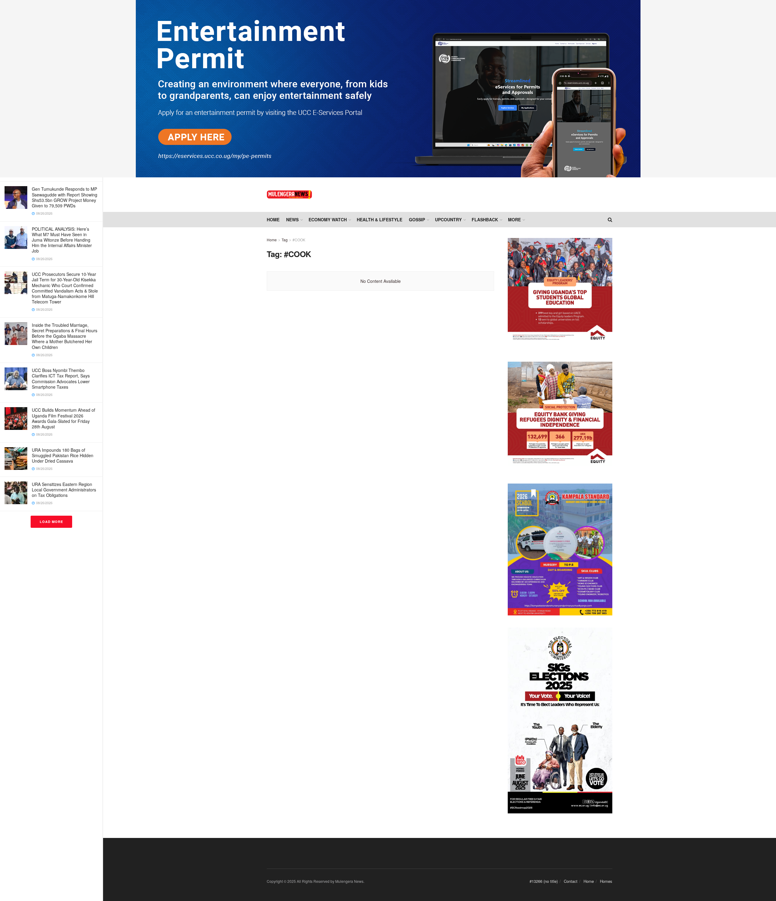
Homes (606, 881)
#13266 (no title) (544, 881)
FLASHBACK (485, 219)
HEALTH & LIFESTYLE (379, 219)
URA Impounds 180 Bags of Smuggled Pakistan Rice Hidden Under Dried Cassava (62, 455)
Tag (285, 239)
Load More (51, 521)
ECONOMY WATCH (328, 219)
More (514, 219)
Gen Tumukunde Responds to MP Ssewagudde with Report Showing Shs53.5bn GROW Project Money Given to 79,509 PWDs (64, 197)
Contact (570, 881)
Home (273, 219)
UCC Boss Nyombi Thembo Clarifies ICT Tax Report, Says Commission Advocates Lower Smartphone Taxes (61, 378)
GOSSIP (417, 219)
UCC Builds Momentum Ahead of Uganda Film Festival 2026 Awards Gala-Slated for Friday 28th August (63, 418)
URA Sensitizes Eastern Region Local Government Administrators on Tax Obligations (64, 489)
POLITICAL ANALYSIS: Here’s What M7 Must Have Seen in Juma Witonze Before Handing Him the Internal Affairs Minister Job (62, 240)
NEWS (292, 219)
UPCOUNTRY (448, 219)
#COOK (299, 239)
